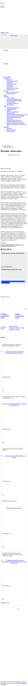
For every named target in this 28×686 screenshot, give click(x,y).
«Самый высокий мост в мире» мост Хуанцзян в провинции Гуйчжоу (12, 345)
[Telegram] (6, 249)
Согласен (3, 684)
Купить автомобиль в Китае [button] (19, 315)
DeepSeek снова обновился (9, 501)
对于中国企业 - (12, 609)
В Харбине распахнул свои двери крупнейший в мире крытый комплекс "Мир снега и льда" (12, 554)
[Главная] (15, 144)
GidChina (3, 602)
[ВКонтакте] (1, 249)
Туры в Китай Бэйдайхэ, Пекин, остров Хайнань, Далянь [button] (16, 327)
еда (5, 242)
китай (2, 242)
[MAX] (8, 249)
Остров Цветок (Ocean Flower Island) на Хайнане (12, 449)
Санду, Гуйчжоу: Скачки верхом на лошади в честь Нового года (13, 397)
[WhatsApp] (10, 249)
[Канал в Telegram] (12, 19)
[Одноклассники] (4, 249)
